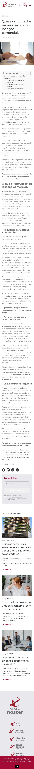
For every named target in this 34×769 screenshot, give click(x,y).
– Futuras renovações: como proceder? (16, 85)
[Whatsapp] (12, 470)
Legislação (11, 37)
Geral (4, 37)
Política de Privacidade (17, 497)
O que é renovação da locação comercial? (14, 77)
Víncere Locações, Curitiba (9, 4)
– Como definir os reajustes (15, 88)
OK (17, 766)
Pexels (12, 464)
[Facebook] (3, 470)
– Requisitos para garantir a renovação (15, 81)
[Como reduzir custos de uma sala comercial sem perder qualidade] (17, 600)
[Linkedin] (17, 470)
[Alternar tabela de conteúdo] (28, 73)
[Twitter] (8, 470)
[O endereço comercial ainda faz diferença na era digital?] (17, 655)
